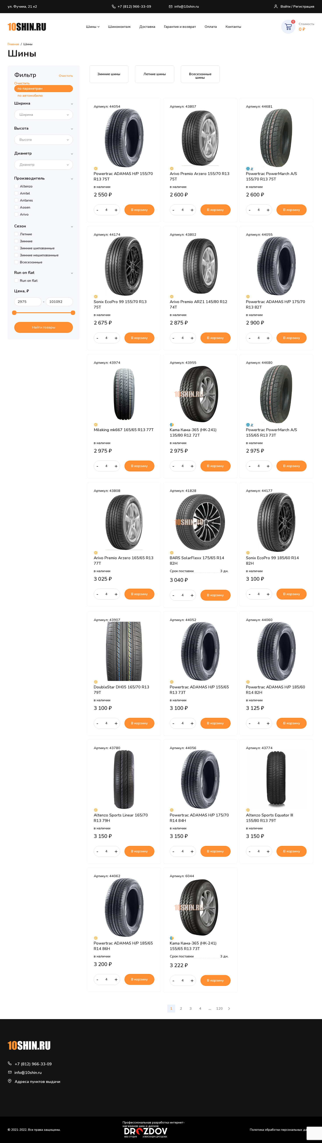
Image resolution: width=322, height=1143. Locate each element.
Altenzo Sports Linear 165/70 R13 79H (121, 818)
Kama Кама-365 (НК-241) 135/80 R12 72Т (193, 432)
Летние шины (154, 74)
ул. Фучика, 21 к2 (22, 6)
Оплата (211, 26)
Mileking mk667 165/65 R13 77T (124, 429)
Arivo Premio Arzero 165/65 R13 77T (123, 560)
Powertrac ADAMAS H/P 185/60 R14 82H (275, 689)
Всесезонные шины (200, 76)
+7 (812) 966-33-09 (134, 7)
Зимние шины (108, 74)
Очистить (66, 75)
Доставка (147, 26)
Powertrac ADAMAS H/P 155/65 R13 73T (199, 689)
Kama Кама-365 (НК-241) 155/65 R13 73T (193, 946)
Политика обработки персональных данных (282, 1130)
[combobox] (43, 115)
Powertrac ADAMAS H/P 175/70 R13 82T (275, 304)
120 (219, 1008)
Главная (13, 44)
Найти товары (43, 327)
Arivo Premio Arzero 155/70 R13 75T (199, 176)
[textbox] (27, 115)
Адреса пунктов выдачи (37, 1081)
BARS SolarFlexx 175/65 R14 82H (197, 560)
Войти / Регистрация (297, 6)
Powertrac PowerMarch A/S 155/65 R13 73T (271, 432)
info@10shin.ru (186, 7)
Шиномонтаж (119, 26)
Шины (91, 26)
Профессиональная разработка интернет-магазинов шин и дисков (154, 1124)
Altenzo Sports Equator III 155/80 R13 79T (269, 818)
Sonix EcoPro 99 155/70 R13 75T (120, 304)
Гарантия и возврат (180, 26)
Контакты (233, 26)
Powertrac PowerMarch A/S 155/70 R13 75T (271, 176)
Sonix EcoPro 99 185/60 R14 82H (272, 560)
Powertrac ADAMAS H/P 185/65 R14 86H (123, 946)
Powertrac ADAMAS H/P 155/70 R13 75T (123, 176)
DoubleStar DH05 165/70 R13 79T (121, 689)
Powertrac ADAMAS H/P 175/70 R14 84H (199, 818)
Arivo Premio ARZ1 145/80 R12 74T (198, 304)
